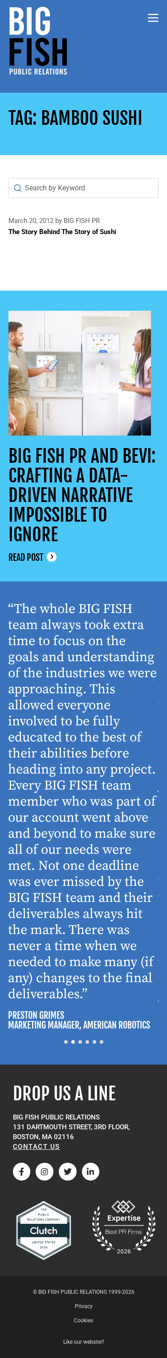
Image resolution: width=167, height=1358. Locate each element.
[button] (66, 1042)
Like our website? (83, 1342)
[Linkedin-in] (91, 1172)
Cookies (83, 1320)
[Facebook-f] (22, 1172)
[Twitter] (68, 1172)
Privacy (84, 1306)
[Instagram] (44, 1172)
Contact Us (36, 1147)
